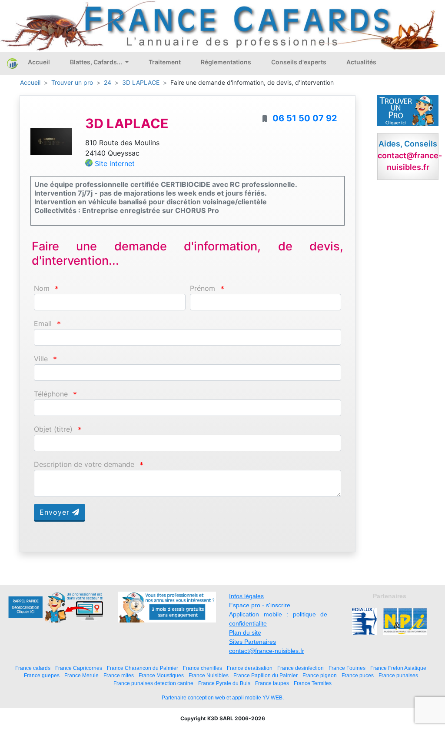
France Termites (313, 683)
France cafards (32, 668)
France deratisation (249, 668)
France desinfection (300, 668)
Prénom (202, 288)
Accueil (39, 62)
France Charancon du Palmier (142, 668)
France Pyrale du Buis (224, 683)
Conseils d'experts (298, 62)
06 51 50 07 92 (304, 118)
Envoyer (56, 512)
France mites (118, 675)
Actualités (361, 62)
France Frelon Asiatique (398, 668)
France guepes (42, 675)
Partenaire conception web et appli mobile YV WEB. (223, 698)
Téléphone (51, 394)
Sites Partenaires (252, 641)
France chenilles (202, 668)
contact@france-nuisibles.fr (266, 650)
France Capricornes (78, 668)
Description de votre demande (84, 464)
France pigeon (319, 675)
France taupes (272, 683)
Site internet (115, 163)
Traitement (165, 62)
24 (107, 82)
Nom (42, 288)
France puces (358, 675)
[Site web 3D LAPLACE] (51, 140)
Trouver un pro (72, 82)
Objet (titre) (53, 429)
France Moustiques (161, 675)
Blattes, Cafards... (96, 62)
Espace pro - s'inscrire (259, 605)
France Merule (81, 675)
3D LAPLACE (140, 82)
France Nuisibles (209, 675)
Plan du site (245, 632)
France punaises (398, 675)
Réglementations (226, 62)
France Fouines (347, 668)
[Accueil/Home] (12, 63)
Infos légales (246, 596)
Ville (41, 359)
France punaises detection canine (153, 683)
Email (43, 323)
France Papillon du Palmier (265, 675)
